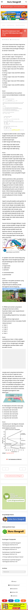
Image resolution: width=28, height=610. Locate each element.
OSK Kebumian (16, 39)
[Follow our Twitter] (17, 600)
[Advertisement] (14, 359)
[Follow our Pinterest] (4, 600)
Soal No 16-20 (10, 453)
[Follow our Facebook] (11, 600)
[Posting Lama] (22, 469)
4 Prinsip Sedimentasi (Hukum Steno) (12, 557)
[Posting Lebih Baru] (5, 469)
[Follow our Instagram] (23, 600)
